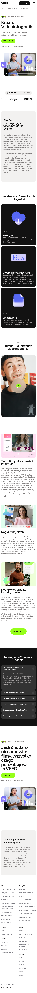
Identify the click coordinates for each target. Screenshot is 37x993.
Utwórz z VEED (11, 8)
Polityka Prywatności (25, 934)
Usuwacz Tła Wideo (25, 917)
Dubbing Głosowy (24, 920)
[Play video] (18, 386)
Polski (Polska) (5, 987)
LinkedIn (21, 961)
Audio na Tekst (5, 900)
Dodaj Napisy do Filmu (8, 893)
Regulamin (22, 937)
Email (21, 975)
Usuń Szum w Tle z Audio (27, 907)
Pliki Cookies (23, 941)
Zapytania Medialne (25, 950)
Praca (21, 930)
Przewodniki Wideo (7, 953)
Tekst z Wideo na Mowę (26, 914)
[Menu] (34, 3)
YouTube (21, 958)
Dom (2, 8)
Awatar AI (22, 889)
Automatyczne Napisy (8, 903)
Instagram (22, 968)
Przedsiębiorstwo (6, 934)
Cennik (3, 930)
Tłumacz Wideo (6, 922)
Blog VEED (4, 942)
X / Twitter (22, 965)
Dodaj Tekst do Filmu (7, 896)
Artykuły (4, 946)
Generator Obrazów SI (26, 893)
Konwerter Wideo (6, 915)
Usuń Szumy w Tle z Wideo (27, 910)
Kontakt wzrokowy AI (25, 903)
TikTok (21, 972)
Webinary (4, 949)
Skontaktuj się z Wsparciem (24, 945)
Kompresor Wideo (6, 912)
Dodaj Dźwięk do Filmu (8, 889)
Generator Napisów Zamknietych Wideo (7, 907)
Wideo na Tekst (5, 919)
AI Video (21, 896)
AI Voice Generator (25, 900)
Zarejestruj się (24, 3)
